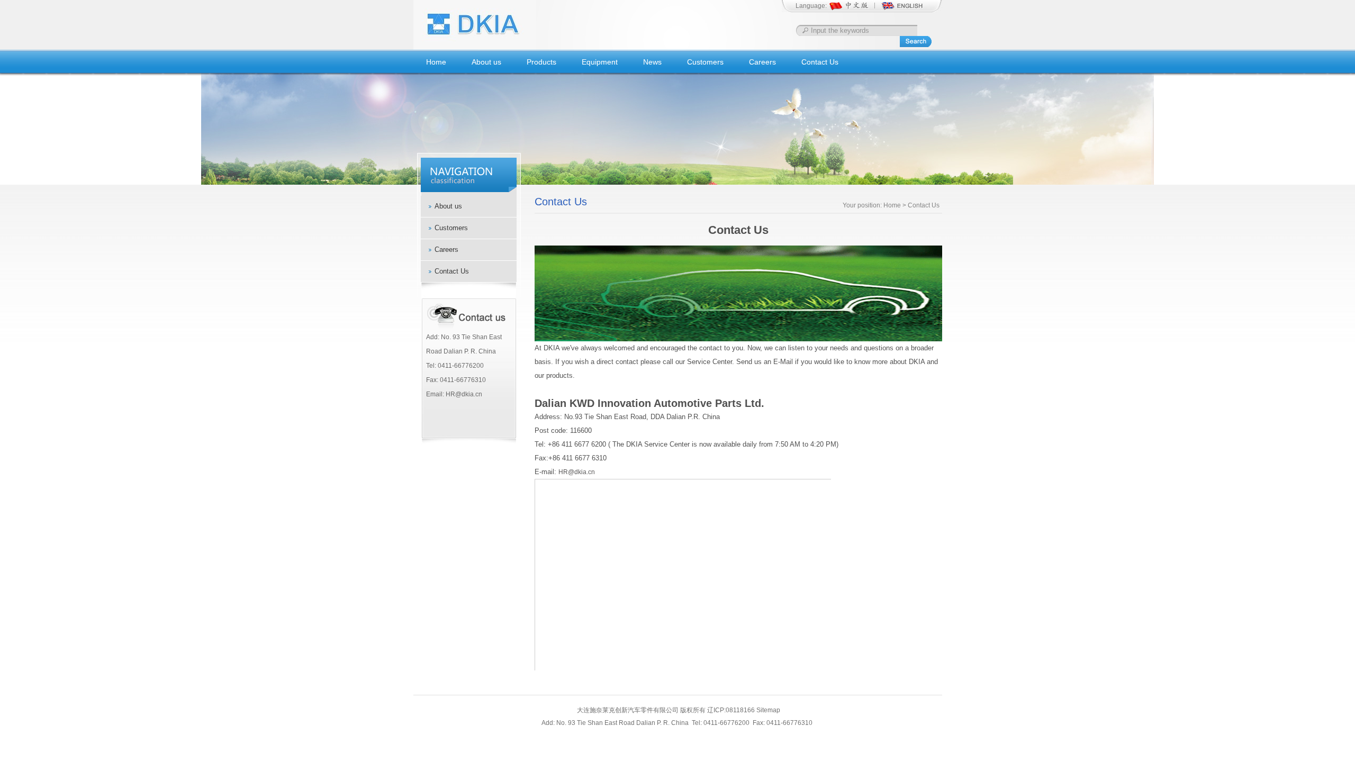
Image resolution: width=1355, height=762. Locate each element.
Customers (705, 62)
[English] (902, 9)
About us (486, 62)
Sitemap (768, 710)
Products (541, 62)
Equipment (600, 62)
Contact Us (819, 62)
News (652, 62)
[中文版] (854, 9)
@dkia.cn (581, 472)
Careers (762, 62)
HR (563, 472)
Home (436, 62)
